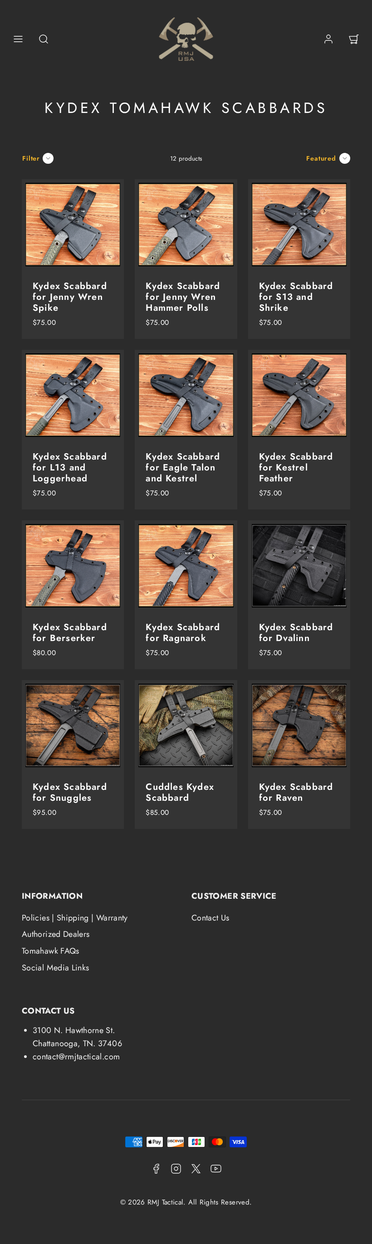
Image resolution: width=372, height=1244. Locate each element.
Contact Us (210, 918)
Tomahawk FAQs (50, 951)
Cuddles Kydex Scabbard (180, 792)
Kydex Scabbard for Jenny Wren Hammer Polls (183, 296)
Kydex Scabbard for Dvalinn (296, 633)
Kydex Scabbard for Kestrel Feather (296, 467)
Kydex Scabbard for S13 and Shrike (296, 296)
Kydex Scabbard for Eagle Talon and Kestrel (183, 467)
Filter (31, 158)
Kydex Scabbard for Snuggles (70, 792)
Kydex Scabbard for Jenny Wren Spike (70, 296)
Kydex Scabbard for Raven (296, 792)
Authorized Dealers (55, 934)
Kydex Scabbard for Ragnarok (183, 633)
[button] (18, 39)
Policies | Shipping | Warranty (75, 918)
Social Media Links (55, 968)
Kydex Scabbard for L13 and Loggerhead (70, 467)
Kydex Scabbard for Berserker (70, 633)
